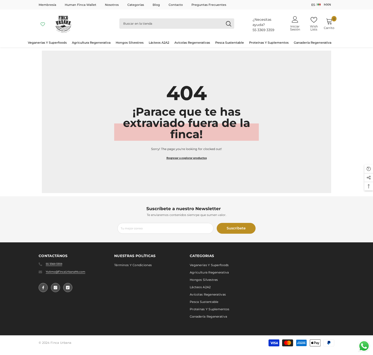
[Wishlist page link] (43, 23)
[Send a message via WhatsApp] (364, 346)
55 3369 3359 (263, 30)
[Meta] (43, 287)
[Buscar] (176, 23)
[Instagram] (55, 287)
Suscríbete (236, 228)
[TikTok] (67, 287)
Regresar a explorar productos (186, 158)
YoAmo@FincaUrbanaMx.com (65, 271)
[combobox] (171, 23)
